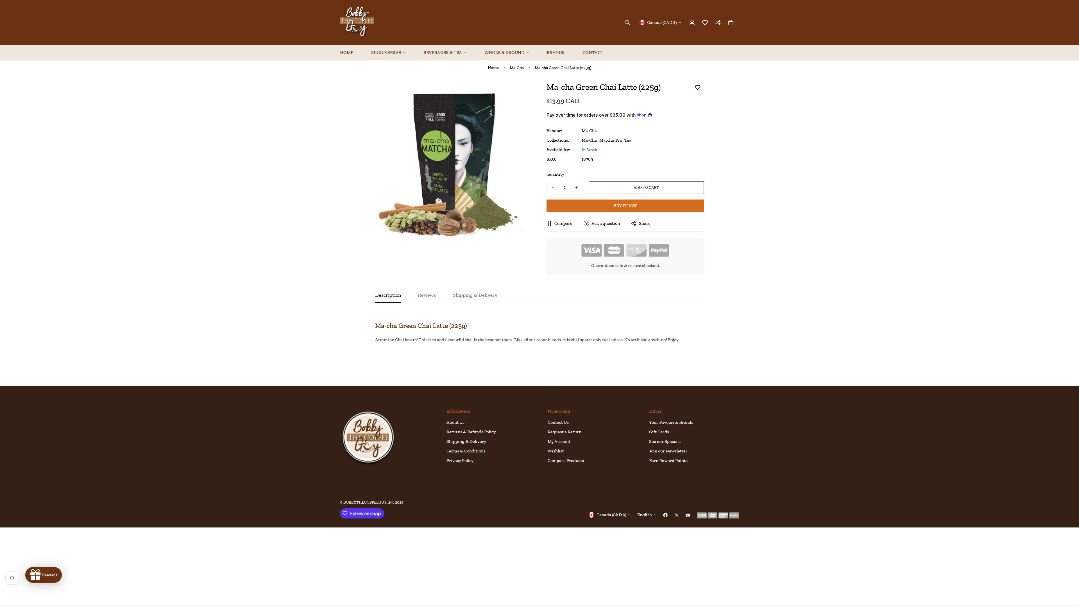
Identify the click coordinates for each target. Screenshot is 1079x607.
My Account (559, 441)
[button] (730, 22)
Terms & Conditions (466, 451)
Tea (627, 140)
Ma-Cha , (590, 140)
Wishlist (556, 451)
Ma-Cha (517, 67)
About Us (455, 422)
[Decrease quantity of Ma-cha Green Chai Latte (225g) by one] (553, 187)
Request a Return (564, 431)
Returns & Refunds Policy (471, 431)
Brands (556, 52)
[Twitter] (676, 515)
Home (346, 52)
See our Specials (665, 441)
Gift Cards (659, 431)
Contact (592, 52)
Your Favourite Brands (671, 422)
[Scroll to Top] (1068, 576)
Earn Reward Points (668, 460)
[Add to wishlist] (697, 87)
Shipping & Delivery (466, 441)
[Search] (627, 22)
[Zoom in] (520, 91)
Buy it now (625, 205)
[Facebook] (665, 515)
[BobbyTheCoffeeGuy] (357, 22)
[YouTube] (688, 515)
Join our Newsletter (668, 451)
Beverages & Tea (442, 52)
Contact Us (558, 422)
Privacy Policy (459, 460)
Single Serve (386, 52)
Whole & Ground (504, 52)
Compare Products (566, 460)
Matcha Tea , (611, 140)
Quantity (555, 174)
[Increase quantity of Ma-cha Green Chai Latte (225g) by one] (576, 187)
